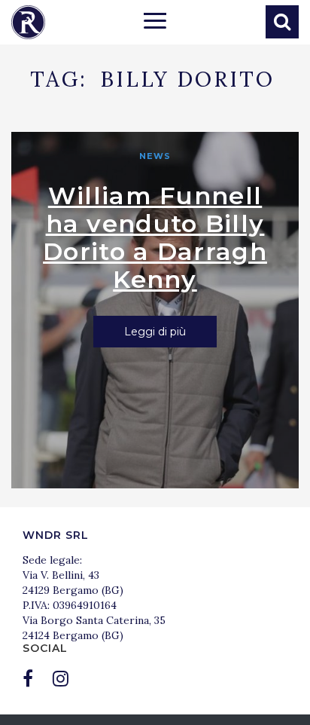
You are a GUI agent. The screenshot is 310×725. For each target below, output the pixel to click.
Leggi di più (155, 331)
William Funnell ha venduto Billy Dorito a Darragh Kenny (155, 237)
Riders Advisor (28, 22)
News (155, 156)
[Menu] (155, 22)
